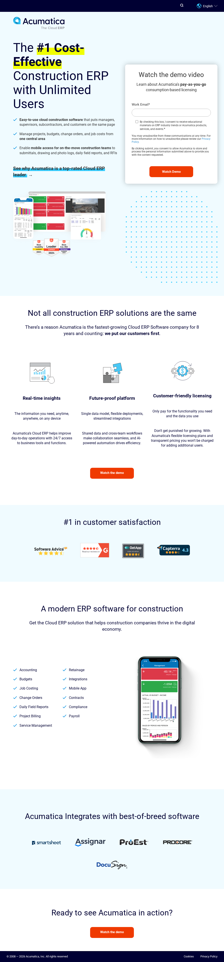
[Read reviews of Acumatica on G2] (94, 551)
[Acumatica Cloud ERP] (39, 28)
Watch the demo (112, 473)
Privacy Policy (208, 956)
